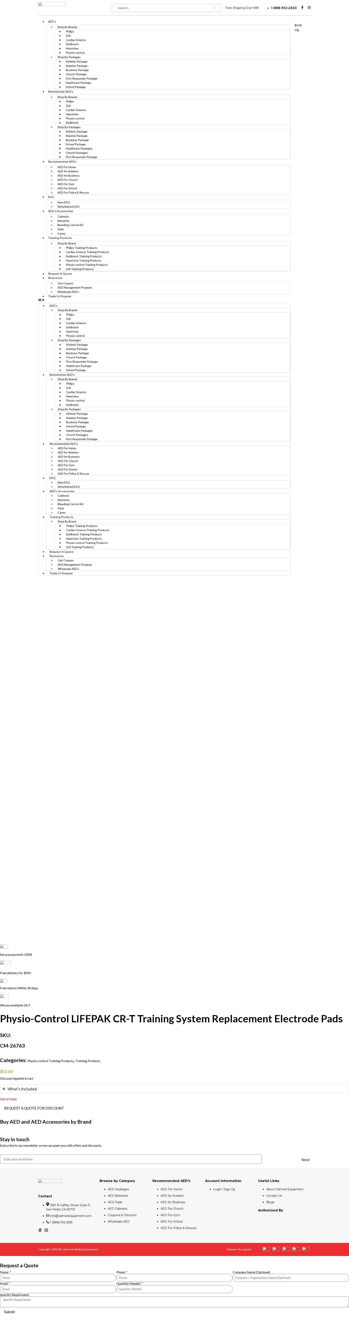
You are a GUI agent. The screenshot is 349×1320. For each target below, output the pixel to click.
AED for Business (69, 175)
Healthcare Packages (79, 148)
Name (4, 1272)
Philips (70, 31)
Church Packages (77, 152)
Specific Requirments (14, 1294)
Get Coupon (65, 283)
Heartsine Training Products (84, 260)
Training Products (60, 238)
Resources (55, 277)
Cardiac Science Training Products (87, 252)
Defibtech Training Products (84, 256)
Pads (61, 229)
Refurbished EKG (69, 206)
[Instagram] (309, 7)
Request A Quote (60, 273)
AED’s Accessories (60, 211)
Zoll (68, 35)
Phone (121, 1272)
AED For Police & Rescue (73, 192)
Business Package (77, 70)
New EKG (64, 202)
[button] (164, 300)
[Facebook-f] (302, 7)
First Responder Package (81, 78)
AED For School (67, 188)
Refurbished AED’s (60, 91)
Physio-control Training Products (87, 264)
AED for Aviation (68, 171)
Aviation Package (76, 65)
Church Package (76, 74)
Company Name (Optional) (251, 1272)
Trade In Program (59, 296)
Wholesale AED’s (68, 291)
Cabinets (63, 216)
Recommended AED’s (62, 161)
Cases (61, 233)
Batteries (63, 220)
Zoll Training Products (80, 269)
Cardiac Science (76, 40)
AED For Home (67, 167)
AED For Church (68, 179)
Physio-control (75, 52)
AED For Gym (66, 184)
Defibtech (72, 44)
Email (4, 1283)
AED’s (52, 21)
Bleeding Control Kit (70, 225)
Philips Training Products (81, 247)
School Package (76, 87)
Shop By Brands (67, 27)
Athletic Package (76, 61)
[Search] (214, 8)
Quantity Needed (128, 1283)
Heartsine (72, 48)
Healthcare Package (78, 82)
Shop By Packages (69, 57)
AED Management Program (75, 287)
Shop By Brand (67, 243)
